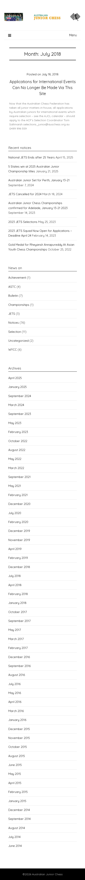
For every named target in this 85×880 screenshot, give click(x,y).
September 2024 (19, 396)
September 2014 (19, 819)
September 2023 (19, 414)
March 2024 (16, 405)
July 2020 (14, 513)
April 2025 (15, 378)
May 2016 (14, 693)
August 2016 (16, 675)
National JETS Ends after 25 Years (31, 157)
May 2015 (14, 774)
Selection (14, 332)
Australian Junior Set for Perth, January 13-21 (39, 180)
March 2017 (16, 639)
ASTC (12, 287)
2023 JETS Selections (22, 222)
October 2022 (17, 441)
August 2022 (16, 450)
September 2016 (19, 666)
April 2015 (14, 783)
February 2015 (18, 792)
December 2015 (19, 729)
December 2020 (19, 504)
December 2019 (19, 531)
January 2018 (17, 603)
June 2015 (15, 765)
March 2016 (16, 711)
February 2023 (18, 432)
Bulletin (13, 295)
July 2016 (14, 684)
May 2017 (14, 630)
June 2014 (15, 846)
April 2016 (14, 702)
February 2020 (18, 522)
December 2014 (19, 810)
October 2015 (17, 747)
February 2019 (18, 558)
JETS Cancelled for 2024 (25, 194)
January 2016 (17, 720)
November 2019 (19, 540)
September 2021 (19, 477)
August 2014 (16, 828)
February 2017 (18, 648)
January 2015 (17, 801)
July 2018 (14, 576)
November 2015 (19, 738)
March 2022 (16, 468)
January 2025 (17, 387)
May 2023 (14, 423)
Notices (13, 322)
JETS (11, 314)
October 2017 (17, 612)
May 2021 (14, 486)
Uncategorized (18, 341)
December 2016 (19, 657)
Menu (73, 35)
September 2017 (19, 621)
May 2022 (14, 459)
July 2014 (14, 837)
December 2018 (19, 567)
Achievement (17, 277)
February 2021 (18, 495)
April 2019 (15, 549)
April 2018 (15, 585)
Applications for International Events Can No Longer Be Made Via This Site (42, 87)
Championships (18, 305)
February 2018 (18, 594)
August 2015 (16, 756)
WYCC (12, 349)
